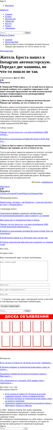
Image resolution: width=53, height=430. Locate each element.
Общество (9, 21)
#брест (3, 186)
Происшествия (6, 51)
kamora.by (4, 10)
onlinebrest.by (47, 182)
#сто (8, 186)
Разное (8, 26)
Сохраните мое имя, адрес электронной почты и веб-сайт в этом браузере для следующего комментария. (26, 300)
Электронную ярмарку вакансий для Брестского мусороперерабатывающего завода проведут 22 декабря (24, 214)
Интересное (10, 19)
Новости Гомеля (7, 35)
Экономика (10, 28)
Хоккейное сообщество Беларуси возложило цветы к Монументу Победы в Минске (28, 404)
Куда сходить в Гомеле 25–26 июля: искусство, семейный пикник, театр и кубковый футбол (25, 395)
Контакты (9, 5)
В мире (8, 16)
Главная (8, 14)
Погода (8, 23)
